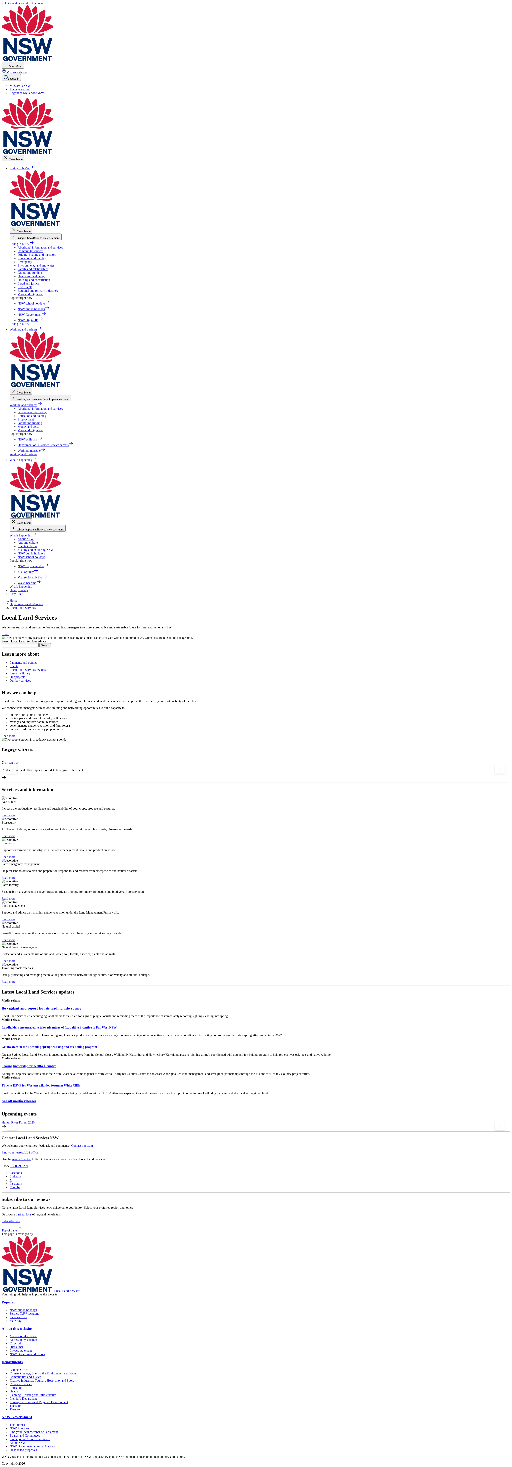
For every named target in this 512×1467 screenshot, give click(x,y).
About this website (17, 1328)
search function (21, 1159)
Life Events (25, 287)
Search (45, 645)
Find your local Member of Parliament (34, 1432)
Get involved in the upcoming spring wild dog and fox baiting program (49, 1047)
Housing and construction (34, 280)
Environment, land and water (36, 265)
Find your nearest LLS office (20, 1152)
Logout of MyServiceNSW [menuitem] (27, 93)
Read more (8, 736)
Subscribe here (11, 1221)
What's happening (23, 535)
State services (18, 1317)
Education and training (32, 258)
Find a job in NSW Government (30, 1439)
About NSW (26, 539)
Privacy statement (21, 1350)
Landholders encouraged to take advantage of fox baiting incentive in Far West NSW (59, 1027)
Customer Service (21, 1384)
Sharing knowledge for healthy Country (29, 1066)
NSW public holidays (31, 553)
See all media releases (19, 1101)
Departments (12, 1362)
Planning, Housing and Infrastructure (33, 1395)
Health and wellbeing (31, 276)
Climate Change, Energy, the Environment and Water (43, 1373)
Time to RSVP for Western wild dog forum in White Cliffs (41, 1085)
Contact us (10, 762)
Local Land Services (67, 1290)
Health (14, 1391)
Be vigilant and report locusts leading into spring (41, 1008)
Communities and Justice (25, 1377)
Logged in (13, 78)
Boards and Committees (25, 1435)
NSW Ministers (19, 1428)
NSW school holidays (31, 557)
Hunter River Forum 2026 (18, 1122)
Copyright (16, 1343)
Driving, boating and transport (37, 254)
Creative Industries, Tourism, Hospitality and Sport (42, 1380)
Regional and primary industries (38, 290)
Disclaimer (16, 1347)
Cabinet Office (19, 1369)
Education (16, 1387)
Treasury (15, 1409)
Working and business (26, 405)
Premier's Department (23, 1398)
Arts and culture (28, 542)
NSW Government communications (32, 1446)
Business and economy (32, 412)
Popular (8, 1302)
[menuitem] (20, 85)
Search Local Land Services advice (24, 641)
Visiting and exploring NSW (36, 549)
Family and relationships (33, 269)
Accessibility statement (24, 1339)
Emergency (25, 262)
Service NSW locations (24, 1313)
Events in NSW (27, 546)
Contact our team (82, 1145)
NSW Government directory (27, 1354)
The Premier (17, 1424)
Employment (26, 419)
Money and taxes (28, 426)
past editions (23, 1214)
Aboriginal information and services (40, 247)
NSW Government (17, 1417)
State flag (15, 1320)
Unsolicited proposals (23, 1450)
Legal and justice (28, 283)
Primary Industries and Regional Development (39, 1402)
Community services (30, 251)
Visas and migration (30, 294)
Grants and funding (30, 272)
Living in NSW (22, 244)
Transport (16, 1405)
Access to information (23, 1336)
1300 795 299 (19, 1166)
